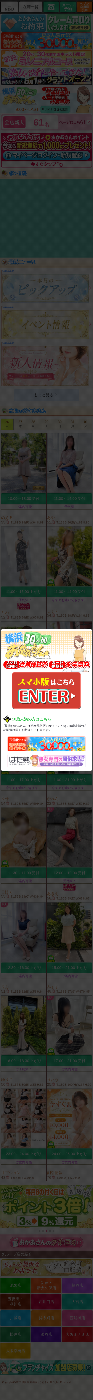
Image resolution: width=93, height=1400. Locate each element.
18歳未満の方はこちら (31, 719)
